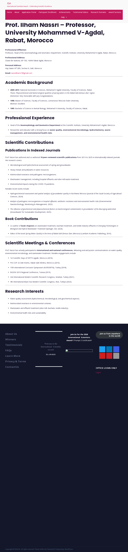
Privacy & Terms (15, 361)
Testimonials (13, 344)
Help (63, 17)
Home (9, 12)
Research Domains (98, 12)
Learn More (12, 355)
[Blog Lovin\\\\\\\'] (116, 356)
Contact (10, 366)
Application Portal (29, 12)
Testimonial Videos (80, 12)
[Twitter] (102, 349)
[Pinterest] (109, 356)
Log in (98, 372)
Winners (10, 339)
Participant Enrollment (47, 12)
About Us (11, 333)
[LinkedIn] (109, 349)
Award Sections (115, 12)
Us (17, 366)
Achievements (64, 12)
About (16, 12)
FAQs (8, 350)
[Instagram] (116, 349)
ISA (9, 3)
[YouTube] (102, 356)
